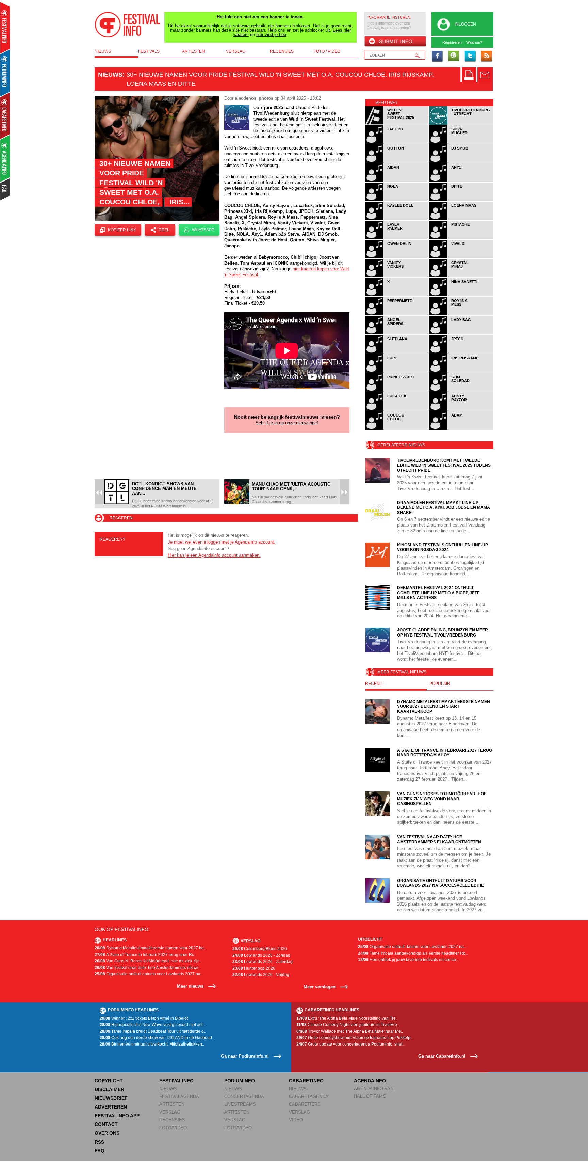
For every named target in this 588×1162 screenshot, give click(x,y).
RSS (99, 1142)
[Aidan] (397, 181)
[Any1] (461, 181)
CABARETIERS (305, 1104)
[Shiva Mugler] (461, 142)
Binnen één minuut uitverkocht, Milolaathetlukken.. (152, 1044)
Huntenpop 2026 (253, 968)
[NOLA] (397, 200)
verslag (235, 51)
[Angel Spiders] (397, 333)
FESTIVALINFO (176, 1080)
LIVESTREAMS (240, 1104)
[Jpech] (461, 352)
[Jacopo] (397, 142)
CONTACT (106, 1124)
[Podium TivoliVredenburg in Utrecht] (461, 123)
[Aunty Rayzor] (461, 409)
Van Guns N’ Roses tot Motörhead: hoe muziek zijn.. (148, 961)
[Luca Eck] (397, 409)
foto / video (327, 51)
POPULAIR (439, 683)
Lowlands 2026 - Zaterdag (262, 962)
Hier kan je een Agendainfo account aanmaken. (214, 555)
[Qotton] (397, 161)
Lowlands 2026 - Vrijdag (260, 975)
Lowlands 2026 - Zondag (261, 955)
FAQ (99, 1150)
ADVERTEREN (111, 1107)
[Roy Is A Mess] (461, 314)
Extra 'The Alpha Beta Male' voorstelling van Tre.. (347, 1018)
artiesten (193, 51)
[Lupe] (397, 371)
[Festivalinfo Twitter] (470, 56)
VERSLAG (169, 1112)
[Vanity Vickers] (397, 276)
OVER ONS (107, 1133)
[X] (397, 295)
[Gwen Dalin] (397, 257)
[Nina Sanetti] (461, 295)
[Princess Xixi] (397, 390)
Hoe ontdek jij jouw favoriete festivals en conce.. (408, 960)
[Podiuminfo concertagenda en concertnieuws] (5, 72)
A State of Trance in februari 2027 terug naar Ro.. (145, 955)
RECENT (373, 683)
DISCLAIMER (109, 1089)
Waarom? (474, 42)
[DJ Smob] (461, 161)
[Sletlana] (397, 352)
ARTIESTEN (171, 1104)
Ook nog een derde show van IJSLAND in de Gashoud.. (157, 1038)
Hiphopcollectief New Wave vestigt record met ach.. (153, 1025)
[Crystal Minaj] (461, 276)
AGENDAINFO (370, 1080)
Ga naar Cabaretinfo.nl (442, 1056)
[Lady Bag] (461, 333)
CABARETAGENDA (308, 1096)
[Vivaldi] (461, 257)
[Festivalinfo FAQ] (5, 189)
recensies (282, 51)
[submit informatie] (395, 41)
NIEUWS (168, 1089)
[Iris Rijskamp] (461, 371)
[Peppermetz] (397, 314)
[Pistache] (461, 238)
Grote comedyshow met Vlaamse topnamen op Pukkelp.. (354, 1038)
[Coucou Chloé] (397, 428)
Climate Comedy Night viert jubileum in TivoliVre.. (347, 1025)
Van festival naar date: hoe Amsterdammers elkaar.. (147, 967)
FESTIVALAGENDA (179, 1096)
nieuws (103, 51)
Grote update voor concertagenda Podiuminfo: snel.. (350, 1044)
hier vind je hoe (271, 34)
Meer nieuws (190, 986)
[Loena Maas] (461, 219)
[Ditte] (461, 200)
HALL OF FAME (370, 1096)
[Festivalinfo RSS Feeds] (486, 56)
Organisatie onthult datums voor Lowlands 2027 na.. (148, 974)
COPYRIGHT (109, 1080)
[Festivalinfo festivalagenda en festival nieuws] (5, 28)
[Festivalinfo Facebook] (437, 56)
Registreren (452, 42)
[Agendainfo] (5, 159)
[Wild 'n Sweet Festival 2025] (397, 123)
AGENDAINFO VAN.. (375, 1088)
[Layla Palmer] (397, 238)
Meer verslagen (320, 986)
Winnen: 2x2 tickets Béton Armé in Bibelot (144, 1018)
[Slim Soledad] (461, 390)
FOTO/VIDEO (173, 1127)
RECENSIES (172, 1119)
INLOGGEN (465, 24)
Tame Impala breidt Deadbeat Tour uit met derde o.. (153, 1031)
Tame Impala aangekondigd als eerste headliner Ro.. (413, 953)
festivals (149, 51)
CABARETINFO (306, 1080)
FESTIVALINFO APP (117, 1115)
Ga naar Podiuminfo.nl (245, 1056)
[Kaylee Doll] (397, 219)
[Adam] (461, 428)
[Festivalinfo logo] (128, 25)
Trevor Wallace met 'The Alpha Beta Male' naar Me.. (349, 1031)
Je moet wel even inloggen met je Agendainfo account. (221, 542)
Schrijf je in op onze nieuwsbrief (287, 422)
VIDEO (296, 1119)
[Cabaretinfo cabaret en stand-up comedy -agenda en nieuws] (5, 115)
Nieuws (110, 74)
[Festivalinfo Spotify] (453, 56)
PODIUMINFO (239, 1080)
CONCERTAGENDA (244, 1096)
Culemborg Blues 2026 (259, 949)
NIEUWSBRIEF (111, 1098)
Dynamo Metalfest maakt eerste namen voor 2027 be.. (150, 948)
